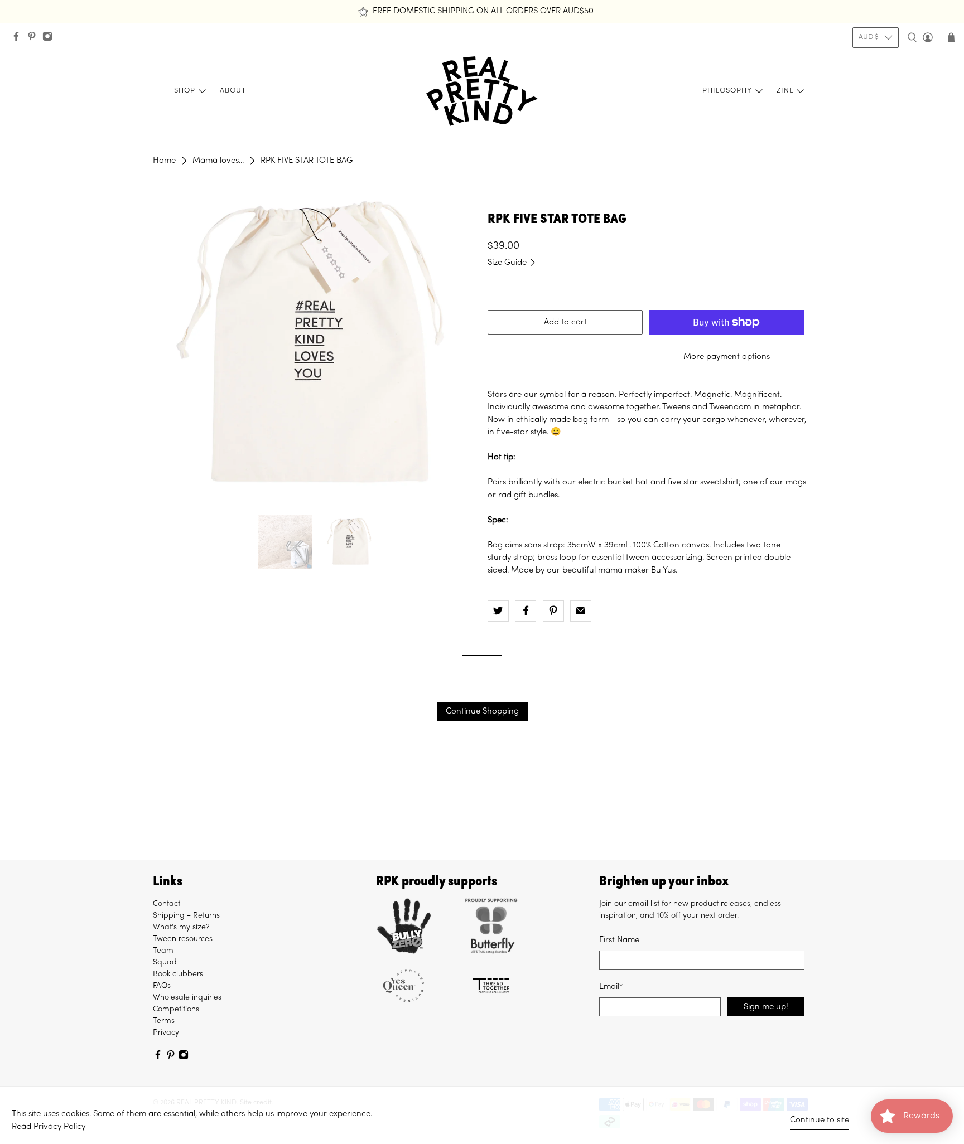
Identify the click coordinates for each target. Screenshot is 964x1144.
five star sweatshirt (703, 482)
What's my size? (181, 927)
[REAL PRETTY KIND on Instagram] (50, 39)
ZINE (785, 91)
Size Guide (508, 262)
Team (163, 950)
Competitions (176, 1009)
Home (164, 160)
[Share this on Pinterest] (553, 611)
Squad (165, 962)
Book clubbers (178, 974)
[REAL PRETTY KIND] (482, 91)
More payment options (726, 357)
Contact (166, 904)
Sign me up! (766, 1007)
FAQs (162, 986)
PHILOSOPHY (727, 91)
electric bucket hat (613, 482)
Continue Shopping (482, 711)
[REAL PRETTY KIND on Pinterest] (34, 39)
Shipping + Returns (186, 915)
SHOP (184, 91)
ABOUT (233, 91)
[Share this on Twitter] (498, 611)
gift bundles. (537, 495)
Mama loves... (218, 160)
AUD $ (869, 37)
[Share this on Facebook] (525, 611)
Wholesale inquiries (187, 997)
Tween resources (183, 939)
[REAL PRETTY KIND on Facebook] (19, 39)
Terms (164, 1021)
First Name (619, 940)
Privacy (166, 1032)
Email (611, 987)
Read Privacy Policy (48, 1127)
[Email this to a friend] (580, 611)
